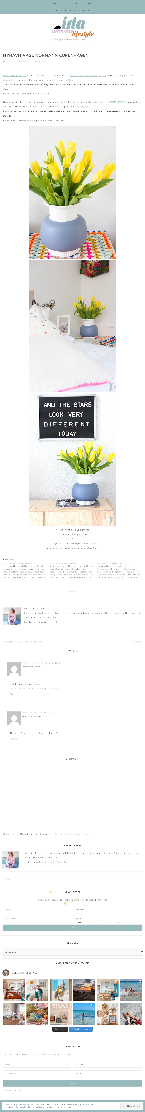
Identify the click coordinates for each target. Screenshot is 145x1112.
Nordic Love (76, 75)
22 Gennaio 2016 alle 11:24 (31, 716)
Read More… (63, 862)
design (7, 61)
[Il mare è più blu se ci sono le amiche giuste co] (131, 1014)
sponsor (34, 61)
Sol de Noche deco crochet (38, 663)
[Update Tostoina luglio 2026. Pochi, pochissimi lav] (108, 990)
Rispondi (14, 694)
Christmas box (98, 101)
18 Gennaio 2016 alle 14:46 (31, 667)
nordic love (25, 61)
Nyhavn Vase (74, 80)
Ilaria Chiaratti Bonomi (36, 712)
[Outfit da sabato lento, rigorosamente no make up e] (37, 990)
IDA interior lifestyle (72, 27)
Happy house (15, 61)
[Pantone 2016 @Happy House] (120, 570)
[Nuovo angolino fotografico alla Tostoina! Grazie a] (108, 1014)
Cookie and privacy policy (12, 1090)
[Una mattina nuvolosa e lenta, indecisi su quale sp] (14, 1014)
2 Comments (72, 591)
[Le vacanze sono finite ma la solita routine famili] (61, 990)
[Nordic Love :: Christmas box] (26, 570)
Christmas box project (94, 75)
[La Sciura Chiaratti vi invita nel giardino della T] (37, 1014)
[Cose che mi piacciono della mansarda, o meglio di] (14, 990)
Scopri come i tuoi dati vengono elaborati (70, 834)
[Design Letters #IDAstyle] (73, 570)
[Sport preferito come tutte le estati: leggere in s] (84, 1014)
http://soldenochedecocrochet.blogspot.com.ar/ (35, 688)
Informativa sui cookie (64, 1107)
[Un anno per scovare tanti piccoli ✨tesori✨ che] (61, 1014)
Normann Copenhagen (14, 75)
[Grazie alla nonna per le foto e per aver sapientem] (131, 990)
